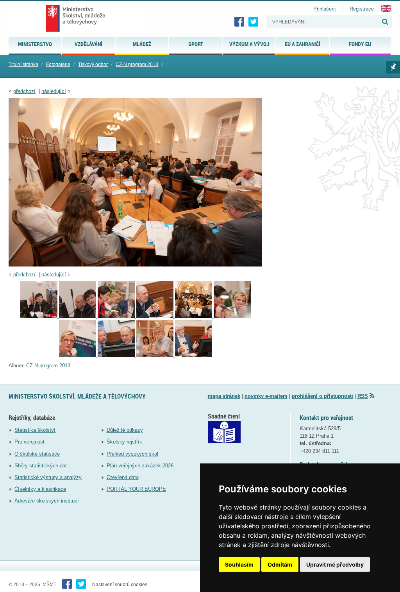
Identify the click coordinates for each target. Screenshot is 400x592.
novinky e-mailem (266, 396)
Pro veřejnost (29, 442)
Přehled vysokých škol (132, 454)
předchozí (24, 91)
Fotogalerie (58, 64)
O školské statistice (37, 454)
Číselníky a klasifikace (40, 489)
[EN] (386, 10)
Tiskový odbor (93, 64)
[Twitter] (253, 22)
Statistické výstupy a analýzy (48, 477)
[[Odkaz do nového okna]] (224, 441)
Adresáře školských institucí (46, 501)
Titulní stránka (23, 64)
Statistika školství (34, 430)
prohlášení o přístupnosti (322, 396)
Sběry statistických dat (40, 466)
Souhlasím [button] (239, 564)
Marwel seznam (393, 67)
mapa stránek (224, 396)
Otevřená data (123, 477)
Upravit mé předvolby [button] (335, 564)
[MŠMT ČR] (76, 18)
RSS (362, 396)
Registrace (362, 9)
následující (53, 91)
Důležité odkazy (125, 430)
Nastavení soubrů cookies (119, 584)
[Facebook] (239, 22)
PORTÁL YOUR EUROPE (136, 489)
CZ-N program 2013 (137, 64)
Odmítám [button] (280, 564)
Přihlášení (324, 9)
